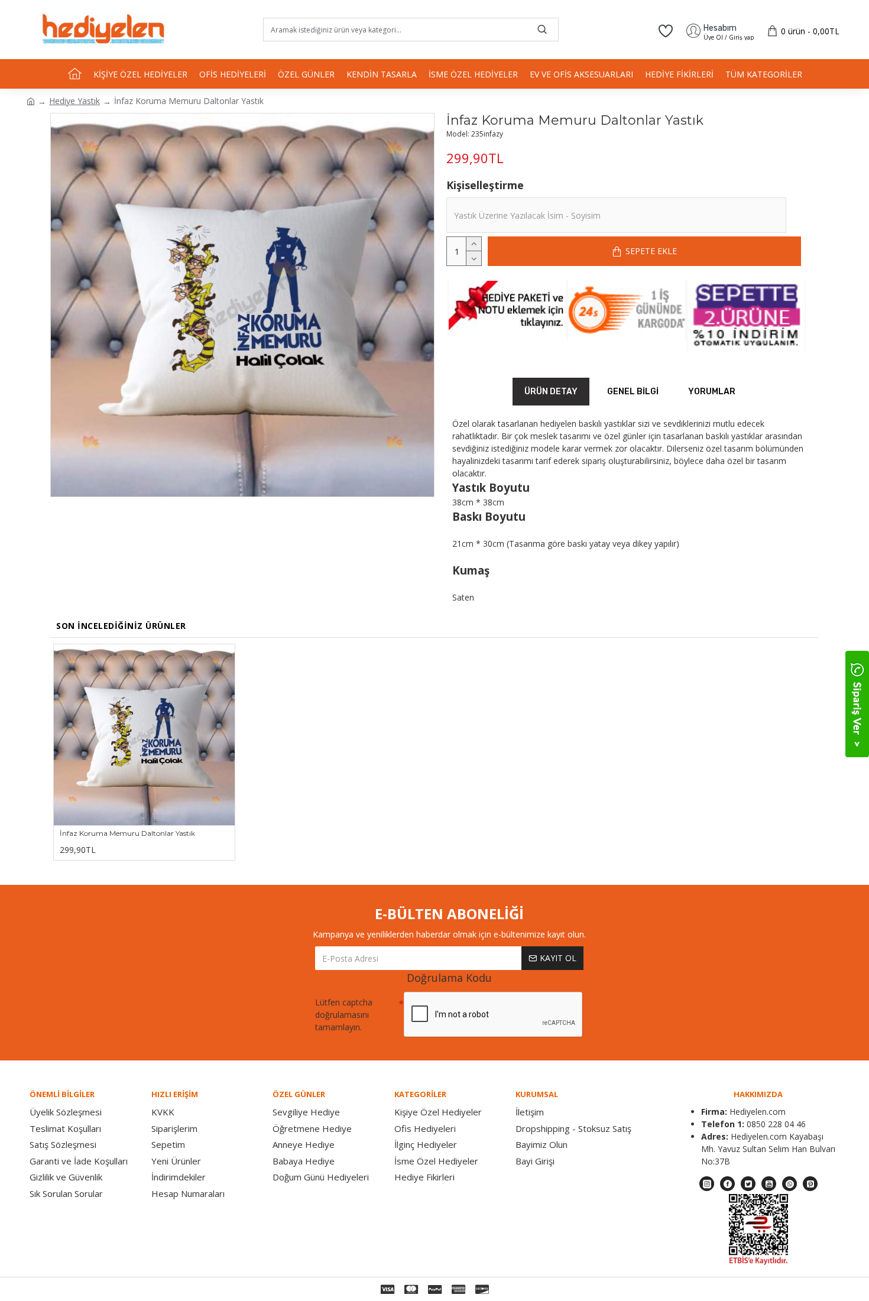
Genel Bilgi (633, 392)
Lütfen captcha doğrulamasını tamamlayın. (343, 1015)
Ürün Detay (551, 392)
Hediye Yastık (74, 100)
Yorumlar (711, 392)
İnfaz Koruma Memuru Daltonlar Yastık (127, 833)
